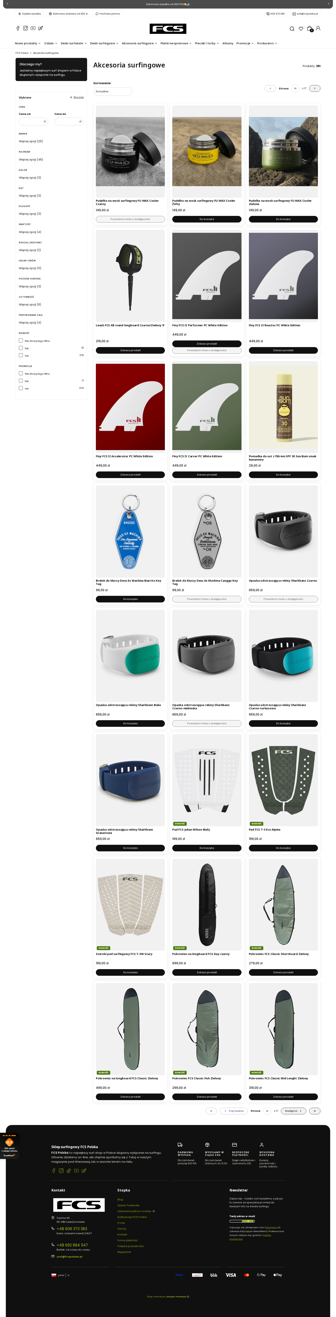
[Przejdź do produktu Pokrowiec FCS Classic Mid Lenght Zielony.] (283, 1029)
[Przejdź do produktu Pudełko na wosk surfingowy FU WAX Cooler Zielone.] (283, 152)
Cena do (60, 114)
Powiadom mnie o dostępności (130, 219)
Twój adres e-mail (242, 1216)
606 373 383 (277, 13)
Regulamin (124, 1252)
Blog (120, 1199)
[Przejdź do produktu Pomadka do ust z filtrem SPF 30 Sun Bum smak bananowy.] (283, 407)
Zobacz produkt (130, 350)
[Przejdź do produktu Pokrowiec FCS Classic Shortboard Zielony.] (283, 905)
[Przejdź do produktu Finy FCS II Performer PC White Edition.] (206, 276)
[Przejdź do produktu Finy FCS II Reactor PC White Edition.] (283, 276)
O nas (121, 1223)
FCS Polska (22, 53)
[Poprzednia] (7, 4)
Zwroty (121, 1229)
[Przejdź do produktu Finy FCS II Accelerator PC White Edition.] (130, 407)
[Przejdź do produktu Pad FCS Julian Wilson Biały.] (206, 780)
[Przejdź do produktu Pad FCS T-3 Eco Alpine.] (283, 780)
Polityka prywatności (130, 1246)
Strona (284, 88)
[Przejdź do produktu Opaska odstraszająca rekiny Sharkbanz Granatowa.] (130, 780)
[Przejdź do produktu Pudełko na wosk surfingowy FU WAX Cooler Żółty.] (206, 152)
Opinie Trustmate (128, 1205)
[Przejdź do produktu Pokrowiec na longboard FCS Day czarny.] (206, 905)
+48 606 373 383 (72, 1228)
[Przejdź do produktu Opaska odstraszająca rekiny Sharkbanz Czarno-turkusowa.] (283, 656)
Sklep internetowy (166, 1296)
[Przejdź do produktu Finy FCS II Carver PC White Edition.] (206, 407)
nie (27, 356)
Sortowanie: (102, 83)
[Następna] (328, 4)
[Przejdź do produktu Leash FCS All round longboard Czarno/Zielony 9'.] (130, 276)
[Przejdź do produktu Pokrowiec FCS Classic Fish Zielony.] (206, 1029)
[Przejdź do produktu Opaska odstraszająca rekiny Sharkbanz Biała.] (130, 656)
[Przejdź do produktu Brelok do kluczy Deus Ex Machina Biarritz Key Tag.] (130, 531)
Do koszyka (207, 219)
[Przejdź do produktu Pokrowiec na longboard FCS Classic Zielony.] (130, 1029)
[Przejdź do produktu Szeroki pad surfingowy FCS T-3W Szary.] (130, 905)
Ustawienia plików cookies (134, 1211)
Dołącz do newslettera (248, 1221)
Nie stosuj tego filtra (37, 341)
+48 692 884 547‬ (72, 1245)
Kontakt (122, 1234)
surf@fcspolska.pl (307, 13)
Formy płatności (127, 1240)
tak (27, 348)
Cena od (25, 114)
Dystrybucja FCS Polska (132, 1217)
